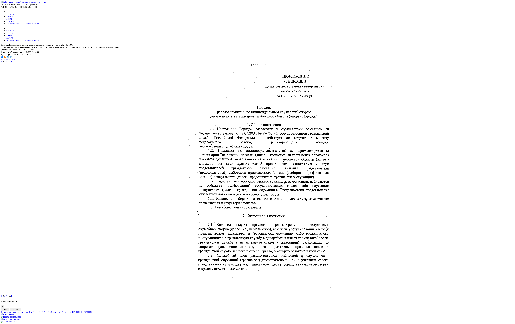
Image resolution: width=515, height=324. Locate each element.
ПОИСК (10, 21)
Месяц (9, 19)
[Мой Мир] (8, 57)
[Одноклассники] (5, 57)
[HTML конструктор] (11, 317)
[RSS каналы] (7, 314)
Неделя (9, 16)
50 (9, 59)
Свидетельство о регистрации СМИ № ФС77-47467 (25, 312)
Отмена (5, 309)
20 (6, 59)
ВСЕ (13, 59)
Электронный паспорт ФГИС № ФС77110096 (71, 312)
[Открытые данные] (10, 319)
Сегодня (10, 14)
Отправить (15, 309)
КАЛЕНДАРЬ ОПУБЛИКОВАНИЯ (23, 24)
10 (4, 59)
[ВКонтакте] (2, 57)
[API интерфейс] (9, 322)
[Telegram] (11, 57)
